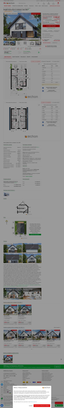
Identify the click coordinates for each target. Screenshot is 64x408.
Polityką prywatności (33, 401)
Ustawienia (30, 405)
